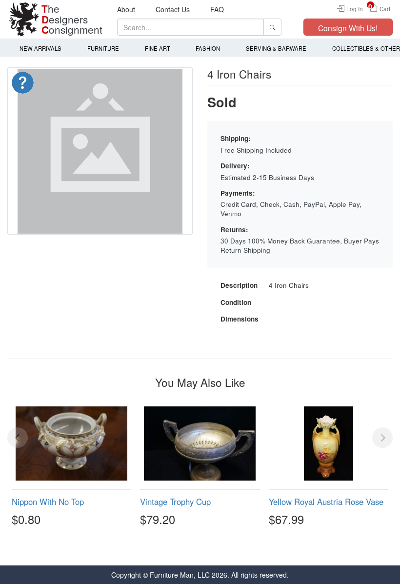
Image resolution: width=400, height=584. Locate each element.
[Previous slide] (17, 437)
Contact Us (173, 9)
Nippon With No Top (48, 501)
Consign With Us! (348, 27)
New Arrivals (40, 48)
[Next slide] (382, 437)
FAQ (217, 9)
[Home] (24, 19)
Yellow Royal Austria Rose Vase (326, 501)
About (126, 9)
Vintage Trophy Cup (175, 501)
